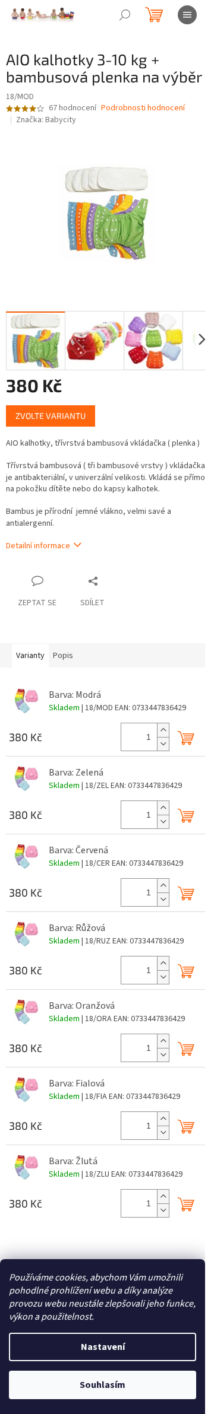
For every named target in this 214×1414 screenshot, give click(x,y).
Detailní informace (38, 546)
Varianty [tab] (30, 656)
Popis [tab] (63, 656)
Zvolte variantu (50, 416)
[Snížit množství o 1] (163, 744)
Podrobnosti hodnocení (143, 108)
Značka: (46, 120)
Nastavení (103, 1346)
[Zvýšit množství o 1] (163, 730)
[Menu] (187, 15)
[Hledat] (125, 15)
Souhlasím (102, 1384)
